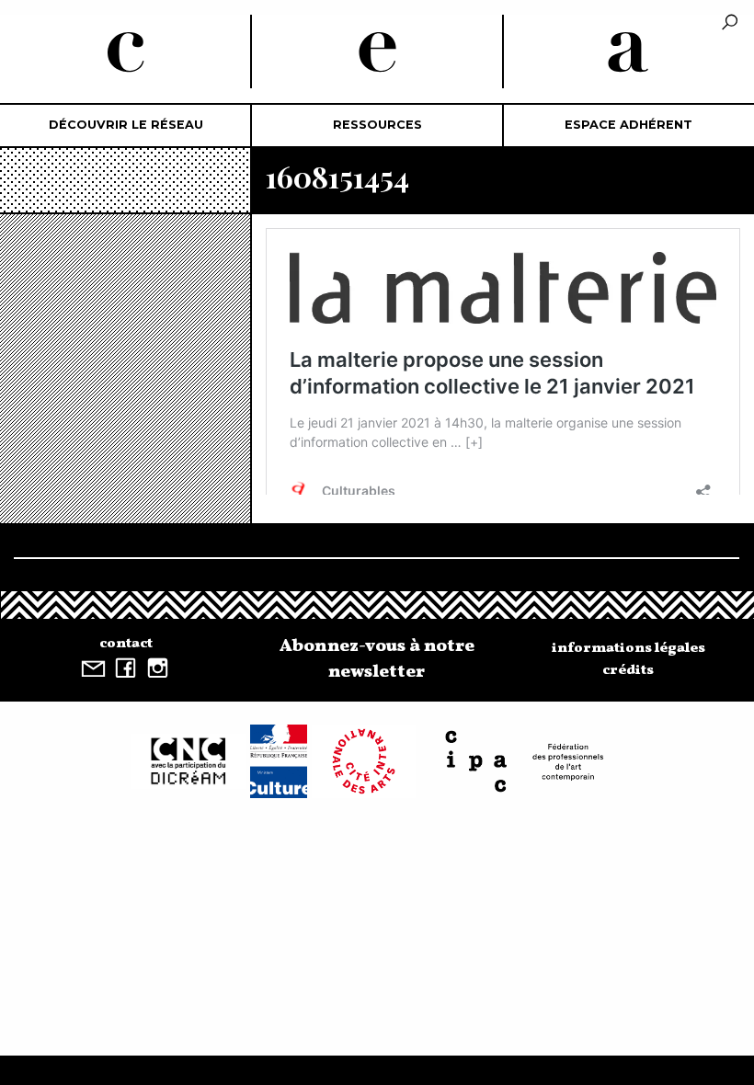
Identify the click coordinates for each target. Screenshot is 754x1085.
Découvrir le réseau (126, 124)
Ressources (377, 124)
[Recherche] (729, 23)
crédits (628, 670)
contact (126, 644)
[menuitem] (125, 125)
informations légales (628, 648)
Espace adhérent (628, 124)
